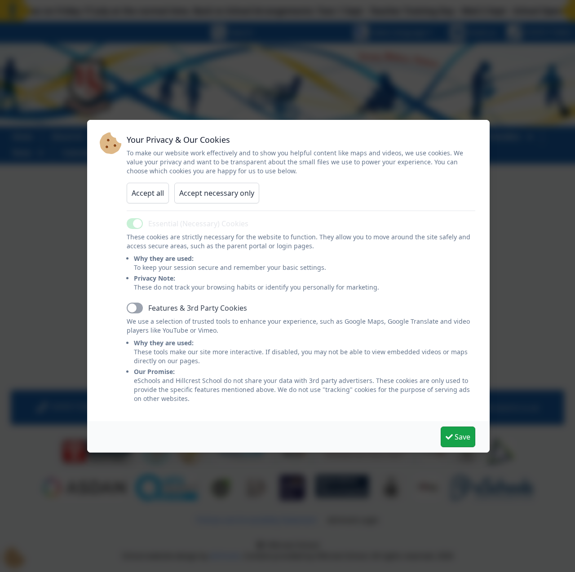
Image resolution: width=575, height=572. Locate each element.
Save (461, 437)
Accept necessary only (216, 193)
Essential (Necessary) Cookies (198, 224)
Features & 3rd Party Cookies (197, 308)
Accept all (148, 193)
